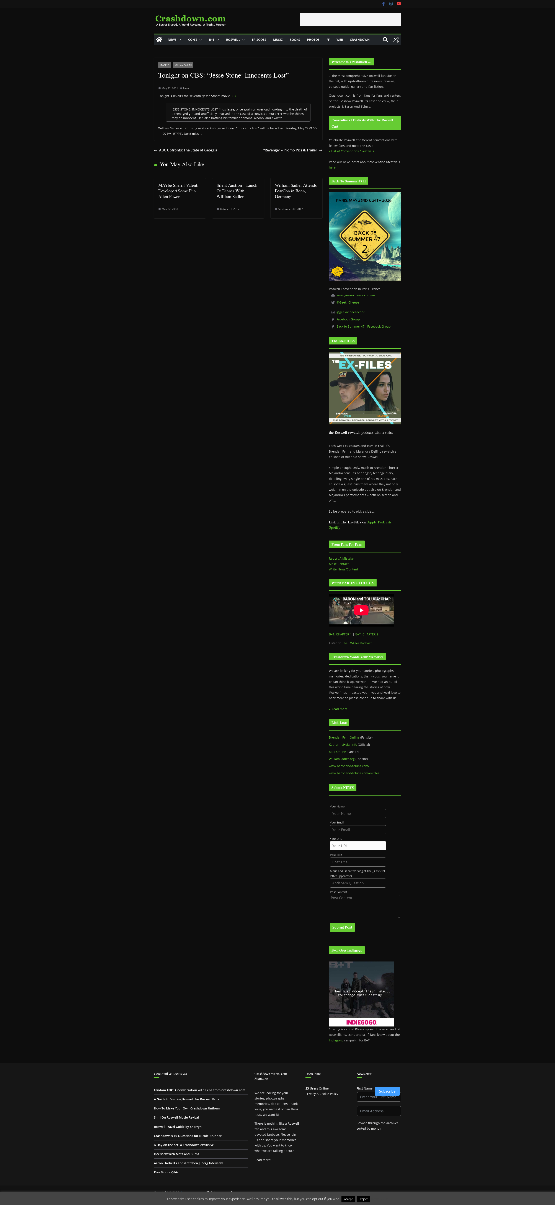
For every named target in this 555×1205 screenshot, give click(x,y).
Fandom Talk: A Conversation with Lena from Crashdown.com (199, 1090)
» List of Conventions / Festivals (351, 151)
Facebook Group (348, 319)
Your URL (336, 839)
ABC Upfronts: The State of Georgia (188, 150)
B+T (211, 39)
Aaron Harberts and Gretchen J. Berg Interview (188, 1163)
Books (295, 39)
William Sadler (183, 65)
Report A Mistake (341, 558)
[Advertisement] (350, 19)
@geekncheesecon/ (350, 312)
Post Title (336, 855)
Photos (313, 39)
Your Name (337, 806)
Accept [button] (348, 1199)
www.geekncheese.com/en (355, 295)
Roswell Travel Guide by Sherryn (178, 1127)
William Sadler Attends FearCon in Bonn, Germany (296, 190)
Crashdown (360, 39)
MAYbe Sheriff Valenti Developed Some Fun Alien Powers (178, 190)
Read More (379, 1199)
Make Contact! (339, 564)
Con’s (192, 39)
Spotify (334, 527)
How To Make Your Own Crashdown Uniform (187, 1108)
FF (328, 39)
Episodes (259, 39)
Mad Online (337, 752)
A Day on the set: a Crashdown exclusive (184, 1145)
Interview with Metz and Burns (176, 1154)
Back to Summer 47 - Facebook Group (363, 326)
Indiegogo (336, 1040)
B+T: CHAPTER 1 (340, 634)
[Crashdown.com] (159, 39)
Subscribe (387, 1091)
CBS (234, 96)
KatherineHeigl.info (343, 744)
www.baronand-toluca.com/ (349, 766)
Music (278, 39)
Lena (186, 88)
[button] (178, 40)
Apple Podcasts (379, 522)
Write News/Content (343, 569)
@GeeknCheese (347, 302)
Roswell (233, 39)
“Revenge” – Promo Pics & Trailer (290, 150)
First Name (364, 1088)
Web (339, 39)
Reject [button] (364, 1199)
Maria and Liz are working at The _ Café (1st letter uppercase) (357, 873)
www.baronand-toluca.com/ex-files (354, 773)
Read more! (263, 1160)
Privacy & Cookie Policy (321, 1094)
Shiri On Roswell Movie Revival (176, 1117)
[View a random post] (396, 39)
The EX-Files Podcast (357, 643)
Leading (164, 65)
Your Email (337, 822)
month (376, 1128)
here (332, 167)
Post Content (338, 892)
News (172, 39)
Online (317, 1088)
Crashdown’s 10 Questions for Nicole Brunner (188, 1136)
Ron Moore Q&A (166, 1172)
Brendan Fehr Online (344, 737)
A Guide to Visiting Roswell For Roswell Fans (186, 1099)
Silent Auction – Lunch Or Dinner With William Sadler (237, 190)
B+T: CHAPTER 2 (366, 634)
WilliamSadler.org (342, 759)
